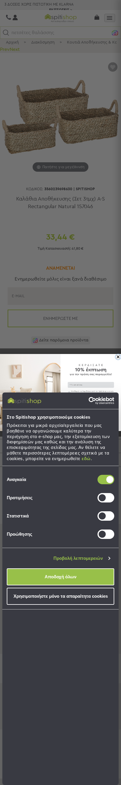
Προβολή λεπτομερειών (78, 558)
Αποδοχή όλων (60, 576)
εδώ (86, 458)
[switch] (106, 497)
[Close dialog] (118, 357)
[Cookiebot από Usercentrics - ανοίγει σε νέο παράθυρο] (88, 401)
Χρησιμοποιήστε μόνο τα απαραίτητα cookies (61, 596)
